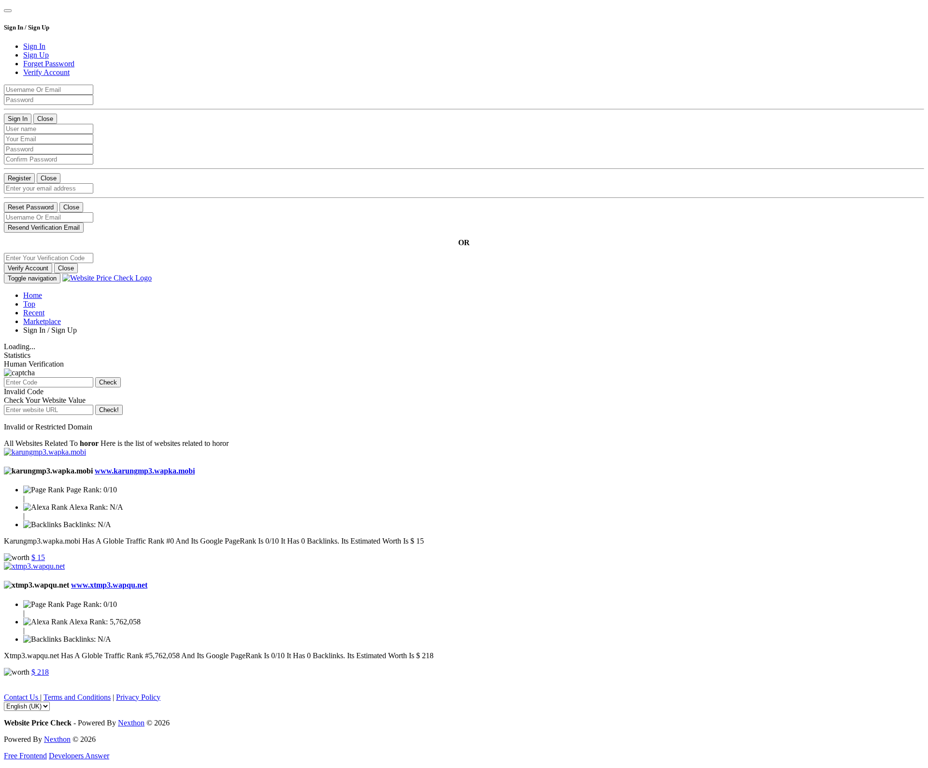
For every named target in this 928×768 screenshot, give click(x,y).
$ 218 (40, 672)
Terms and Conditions (77, 697)
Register (19, 178)
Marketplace (42, 321)
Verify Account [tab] (46, 72)
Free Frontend (25, 756)
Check (108, 382)
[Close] (8, 10)
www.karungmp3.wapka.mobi (145, 471)
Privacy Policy (138, 697)
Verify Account (28, 268)
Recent (33, 313)
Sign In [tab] (34, 46)
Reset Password (31, 207)
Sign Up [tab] (36, 55)
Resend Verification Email (44, 227)
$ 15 (38, 557)
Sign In (18, 118)
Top (29, 304)
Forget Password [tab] (48, 63)
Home (32, 295)
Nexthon (131, 723)
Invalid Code (24, 391)
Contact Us (22, 697)
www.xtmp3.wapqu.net (109, 585)
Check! (109, 410)
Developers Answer (79, 756)
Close (45, 118)
